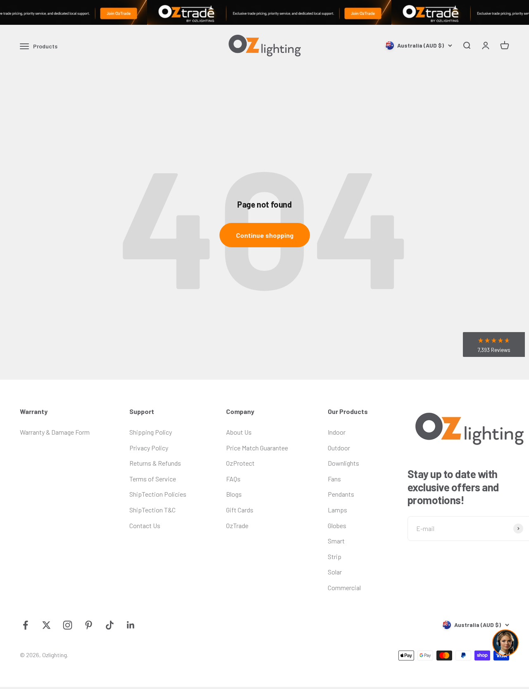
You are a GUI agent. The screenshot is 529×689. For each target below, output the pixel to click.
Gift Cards (239, 510)
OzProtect (240, 463)
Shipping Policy (150, 432)
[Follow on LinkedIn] (130, 625)
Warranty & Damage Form (55, 432)
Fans (334, 479)
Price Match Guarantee (257, 448)
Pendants (341, 494)
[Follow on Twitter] (46, 625)
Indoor (337, 432)
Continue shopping (264, 235)
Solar (335, 572)
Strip (334, 556)
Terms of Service (152, 479)
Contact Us (144, 525)
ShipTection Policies (157, 494)
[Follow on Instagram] (67, 625)
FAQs (233, 479)
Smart (336, 541)
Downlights (343, 463)
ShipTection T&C (152, 510)
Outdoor (339, 448)
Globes (337, 525)
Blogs (234, 494)
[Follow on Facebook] (25, 625)
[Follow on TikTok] (109, 625)
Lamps (337, 510)
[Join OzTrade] (264, 12)
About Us (239, 432)
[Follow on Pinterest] (88, 625)
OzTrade (237, 525)
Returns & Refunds (155, 463)
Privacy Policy (148, 448)
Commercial (344, 587)
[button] (494, 344)
